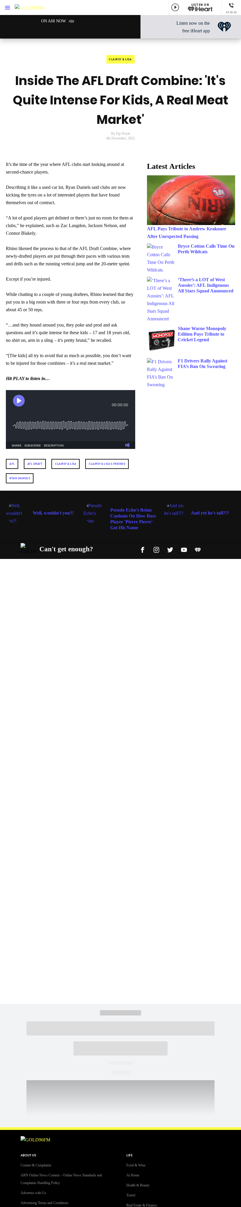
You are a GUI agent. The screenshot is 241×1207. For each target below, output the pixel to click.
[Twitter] (170, 549)
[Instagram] (156, 549)
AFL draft (35, 464)
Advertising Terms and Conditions (44, 1203)
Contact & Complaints (36, 1165)
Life (129, 1155)
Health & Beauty (138, 1185)
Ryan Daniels (19, 478)
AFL (12, 464)
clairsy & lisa (65, 464)
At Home (132, 1175)
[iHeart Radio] (197, 549)
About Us (28, 1155)
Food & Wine (135, 1165)
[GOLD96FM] (29, 7)
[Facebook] (142, 549)
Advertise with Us (33, 1193)
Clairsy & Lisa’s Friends (107, 464)
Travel (130, 1195)
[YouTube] (184, 549)
